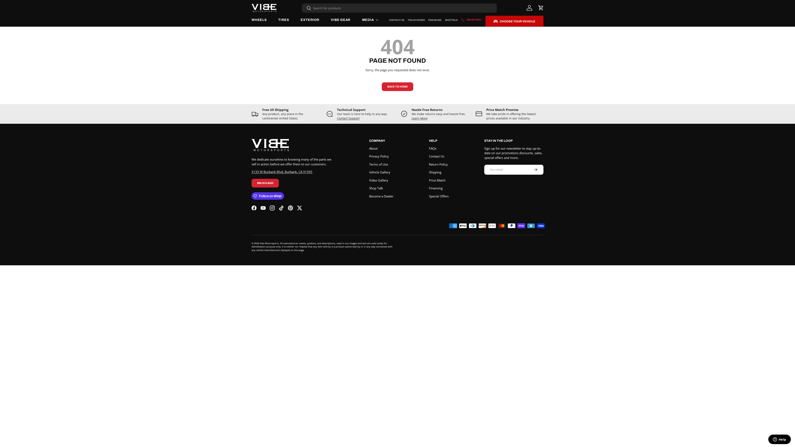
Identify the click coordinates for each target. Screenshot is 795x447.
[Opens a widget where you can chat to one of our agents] (779, 440)
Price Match (437, 180)
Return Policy (438, 164)
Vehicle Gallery (379, 172)
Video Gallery (378, 180)
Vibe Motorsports (269, 243)
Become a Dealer (381, 196)
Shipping (435, 172)
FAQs (432, 148)
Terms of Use (378, 164)
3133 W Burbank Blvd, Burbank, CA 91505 (282, 172)
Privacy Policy (379, 156)
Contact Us (396, 20)
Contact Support (348, 118)
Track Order (416, 20)
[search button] (306, 8)
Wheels (259, 20)
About (373, 148)
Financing (435, 20)
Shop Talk (451, 20)
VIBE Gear (341, 20)
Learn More (420, 118)
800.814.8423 (265, 183)
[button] (541, 7)
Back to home (397, 86)
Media (368, 20)
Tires (283, 20)
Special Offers (439, 196)
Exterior (310, 20)
